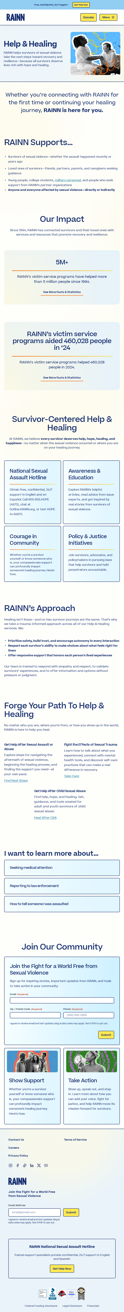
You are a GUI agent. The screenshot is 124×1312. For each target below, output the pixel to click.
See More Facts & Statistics (62, 292)
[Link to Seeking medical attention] (62, 868)
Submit (106, 1035)
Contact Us (16, 1140)
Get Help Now (81, 4)
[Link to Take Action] (92, 1086)
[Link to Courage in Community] (33, 554)
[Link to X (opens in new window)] (39, 1165)
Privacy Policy (18, 1156)
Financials (93, 1306)
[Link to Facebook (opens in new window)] (18, 1165)
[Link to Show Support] (32, 1086)
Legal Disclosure (72, 1306)
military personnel (68, 180)
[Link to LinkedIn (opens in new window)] (32, 1165)
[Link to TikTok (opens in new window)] (25, 1165)
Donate (88, 17)
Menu (106, 17)
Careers (13, 1148)
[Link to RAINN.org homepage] (15, 17)
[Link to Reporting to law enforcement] (62, 886)
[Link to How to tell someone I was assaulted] (62, 904)
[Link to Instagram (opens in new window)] (10, 1165)
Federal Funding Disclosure (41, 1306)
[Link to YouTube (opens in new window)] (46, 1165)
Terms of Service (75, 1140)
